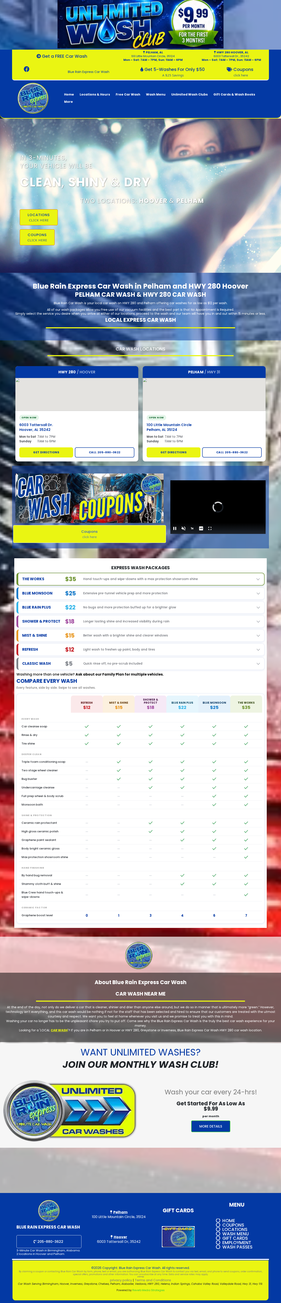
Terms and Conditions (153, 1280)
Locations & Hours (95, 94)
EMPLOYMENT (236, 1243)
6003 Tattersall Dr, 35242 (118, 1241)
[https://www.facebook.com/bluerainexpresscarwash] (28, 69)
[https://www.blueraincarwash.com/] (33, 98)
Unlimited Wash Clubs (189, 94)
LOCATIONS (234, 1229)
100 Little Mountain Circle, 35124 (153, 56)
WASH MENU (235, 1234)
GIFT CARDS (235, 1238)
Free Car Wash (128, 94)
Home (69, 94)
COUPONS (233, 1225)
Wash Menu (156, 94)
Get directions (46, 452)
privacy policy (121, 1280)
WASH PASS (235, 1247)
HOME (228, 1221)
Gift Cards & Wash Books (234, 94)
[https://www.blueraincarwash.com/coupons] (89, 498)
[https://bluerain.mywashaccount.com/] (140, 25)
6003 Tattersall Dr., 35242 (231, 56)
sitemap (140, 1277)
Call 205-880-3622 (105, 452)
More (68, 101)
